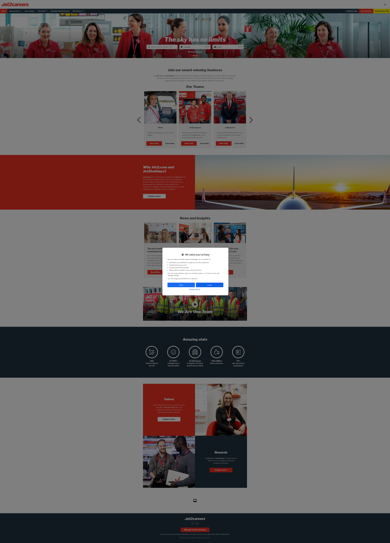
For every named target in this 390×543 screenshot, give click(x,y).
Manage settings (194, 289)
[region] (195, 271)
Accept (209, 285)
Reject (181, 285)
